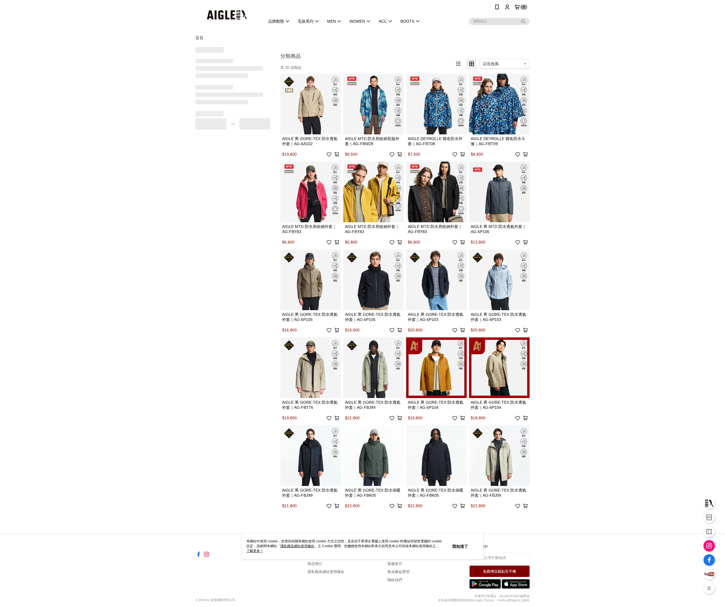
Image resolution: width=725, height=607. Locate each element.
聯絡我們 (394, 580)
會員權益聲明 (398, 572)
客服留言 (394, 564)
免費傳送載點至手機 (499, 571)
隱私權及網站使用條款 (326, 572)
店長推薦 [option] (491, 64)
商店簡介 (315, 564)
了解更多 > (254, 551)
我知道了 (460, 546)
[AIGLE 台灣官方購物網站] (226, 15)
